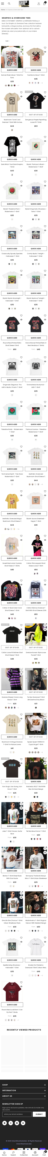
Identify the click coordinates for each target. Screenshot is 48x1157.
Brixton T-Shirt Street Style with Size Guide (12, 877)
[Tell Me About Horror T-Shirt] (36, 813)
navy (37, 797)
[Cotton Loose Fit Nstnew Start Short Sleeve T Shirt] (12, 634)
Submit (39, 1114)
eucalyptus (39, 219)
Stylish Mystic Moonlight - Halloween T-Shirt (12, 299)
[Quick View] (21, 52)
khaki (29, 83)
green (36, 663)
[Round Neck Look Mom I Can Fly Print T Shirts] (12, 992)
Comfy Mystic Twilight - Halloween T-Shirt (36, 255)
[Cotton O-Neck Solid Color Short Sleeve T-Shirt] (12, 590)
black (9, 85)
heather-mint (11, 85)
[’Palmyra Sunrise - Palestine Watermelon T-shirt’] (36, 411)
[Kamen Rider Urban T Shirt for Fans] (12, 57)
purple (14, 707)
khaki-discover (29, 484)
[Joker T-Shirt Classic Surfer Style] (12, 813)
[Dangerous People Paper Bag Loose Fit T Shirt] (36, 102)
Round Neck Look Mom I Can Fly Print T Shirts (12, 1011)
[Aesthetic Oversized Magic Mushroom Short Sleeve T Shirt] (12, 500)
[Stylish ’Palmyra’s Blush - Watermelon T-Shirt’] (36, 146)
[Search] (9, 3)
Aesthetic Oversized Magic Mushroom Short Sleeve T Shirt (12, 520)
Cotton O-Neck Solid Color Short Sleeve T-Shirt (12, 609)
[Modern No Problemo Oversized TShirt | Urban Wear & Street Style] (36, 947)
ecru (32, 975)
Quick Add (12, 70)
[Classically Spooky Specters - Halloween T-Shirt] (12, 235)
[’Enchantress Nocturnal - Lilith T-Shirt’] (36, 367)
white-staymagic (8, 529)
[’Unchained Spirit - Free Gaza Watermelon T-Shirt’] (12, 456)
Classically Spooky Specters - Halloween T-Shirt (12, 255)
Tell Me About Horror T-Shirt (36, 831)
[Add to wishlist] (21, 48)
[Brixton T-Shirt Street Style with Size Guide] (12, 858)
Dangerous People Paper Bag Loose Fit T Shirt (35, 121)
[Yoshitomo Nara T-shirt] (36, 57)
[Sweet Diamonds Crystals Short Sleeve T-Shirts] (12, 545)
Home (3, 10)
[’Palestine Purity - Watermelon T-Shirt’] (12, 411)
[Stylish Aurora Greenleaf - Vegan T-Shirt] (36, 500)
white (6, 85)
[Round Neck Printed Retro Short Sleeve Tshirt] (12, 325)
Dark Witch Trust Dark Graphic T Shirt (12, 165)
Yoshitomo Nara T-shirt (36, 75)
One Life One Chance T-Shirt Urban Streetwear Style (12, 921)
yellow (6, 707)
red (14, 85)
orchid (35, 975)
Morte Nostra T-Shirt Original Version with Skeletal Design (36, 921)
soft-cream (13, 886)
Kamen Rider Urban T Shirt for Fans (12, 76)
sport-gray (9, 931)
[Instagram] (4, 1123)
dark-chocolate (6, 797)
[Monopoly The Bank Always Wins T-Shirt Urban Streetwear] (36, 858)
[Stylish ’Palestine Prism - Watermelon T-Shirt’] (12, 191)
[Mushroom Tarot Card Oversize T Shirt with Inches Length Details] (12, 102)
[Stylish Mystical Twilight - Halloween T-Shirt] (36, 280)
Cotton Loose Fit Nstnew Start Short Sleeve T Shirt (12, 653)
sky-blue (35, 83)
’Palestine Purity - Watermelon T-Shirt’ (12, 430)
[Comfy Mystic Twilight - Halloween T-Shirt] (36, 235)
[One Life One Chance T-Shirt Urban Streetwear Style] (12, 902)
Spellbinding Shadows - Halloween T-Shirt (12, 966)
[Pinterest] (11, 1123)
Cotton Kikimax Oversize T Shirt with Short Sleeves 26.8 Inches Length (36, 609)
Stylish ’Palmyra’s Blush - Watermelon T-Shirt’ (36, 165)
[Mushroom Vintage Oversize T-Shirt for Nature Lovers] (12, 724)
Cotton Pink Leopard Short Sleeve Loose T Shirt (35, 564)
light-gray (9, 1020)
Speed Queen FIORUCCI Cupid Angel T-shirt (35, 743)
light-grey (14, 797)
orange (38, 752)
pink (32, 83)
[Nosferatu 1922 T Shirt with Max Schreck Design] (36, 768)
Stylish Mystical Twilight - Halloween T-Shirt (36, 299)
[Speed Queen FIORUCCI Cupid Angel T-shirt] (36, 724)
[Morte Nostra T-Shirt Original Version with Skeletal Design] (36, 902)
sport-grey (32, 886)
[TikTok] (17, 1123)
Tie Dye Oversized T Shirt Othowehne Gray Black (36, 698)
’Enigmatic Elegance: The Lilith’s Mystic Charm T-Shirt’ (12, 386)
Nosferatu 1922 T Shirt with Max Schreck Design (35, 788)
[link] (12, 1067)
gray (38, 83)
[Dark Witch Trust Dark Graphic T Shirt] (12, 146)
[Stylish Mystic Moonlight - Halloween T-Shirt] (12, 280)
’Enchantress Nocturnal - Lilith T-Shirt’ (36, 386)
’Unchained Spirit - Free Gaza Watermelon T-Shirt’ (12, 475)
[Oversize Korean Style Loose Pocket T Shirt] (36, 634)
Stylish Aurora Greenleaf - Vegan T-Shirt (35, 520)
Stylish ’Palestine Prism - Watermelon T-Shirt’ (12, 210)
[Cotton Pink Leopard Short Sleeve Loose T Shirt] (36, 545)
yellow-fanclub (14, 529)
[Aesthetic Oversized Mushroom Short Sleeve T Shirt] (36, 456)
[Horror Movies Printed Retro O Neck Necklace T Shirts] (36, 325)
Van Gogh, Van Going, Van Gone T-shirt (12, 788)
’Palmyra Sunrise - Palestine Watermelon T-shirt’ (36, 430)
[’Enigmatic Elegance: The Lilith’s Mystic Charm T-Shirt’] (12, 367)
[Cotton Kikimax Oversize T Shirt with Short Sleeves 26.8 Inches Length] (36, 590)
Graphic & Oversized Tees (15, 10)
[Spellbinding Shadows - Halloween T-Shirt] (12, 947)
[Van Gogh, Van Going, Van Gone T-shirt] (12, 768)
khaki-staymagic (5, 529)
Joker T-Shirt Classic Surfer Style (12, 832)
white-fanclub (11, 529)
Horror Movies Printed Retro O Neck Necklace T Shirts (36, 344)
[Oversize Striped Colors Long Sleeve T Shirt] (12, 679)
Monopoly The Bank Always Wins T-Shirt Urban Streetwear (36, 877)
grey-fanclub (38, 484)
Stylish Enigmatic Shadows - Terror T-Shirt (36, 210)
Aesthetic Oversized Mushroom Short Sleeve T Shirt (36, 475)
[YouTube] (23, 1123)
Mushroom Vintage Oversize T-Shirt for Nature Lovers (12, 743)
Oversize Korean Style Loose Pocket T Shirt (36, 653)
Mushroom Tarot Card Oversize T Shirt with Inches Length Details (12, 121)
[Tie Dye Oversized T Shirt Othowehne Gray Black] (36, 679)
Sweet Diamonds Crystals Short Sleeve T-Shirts (12, 564)
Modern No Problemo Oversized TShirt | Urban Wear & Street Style (36, 966)
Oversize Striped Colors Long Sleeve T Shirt (12, 698)
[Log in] (39, 3)
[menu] (2, 3)
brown (35, 752)
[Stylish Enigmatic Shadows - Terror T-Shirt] (36, 191)
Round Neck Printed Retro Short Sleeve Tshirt (12, 344)
